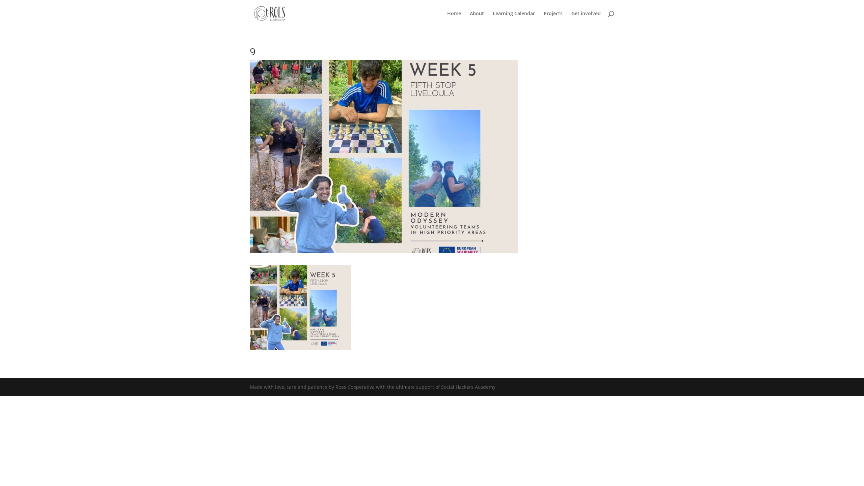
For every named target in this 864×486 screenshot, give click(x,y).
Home (454, 14)
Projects (553, 14)
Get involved (586, 14)
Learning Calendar (514, 14)
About (477, 14)
